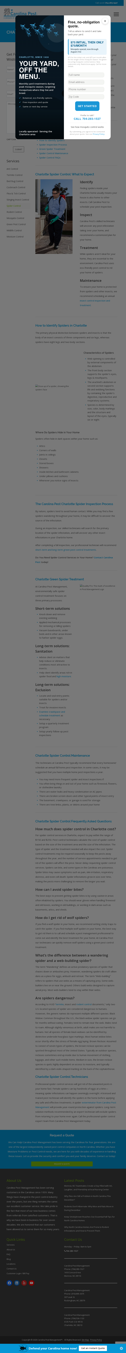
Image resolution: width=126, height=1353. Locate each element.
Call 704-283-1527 (87, 119)
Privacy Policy (98, 134)
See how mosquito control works (87, 126)
